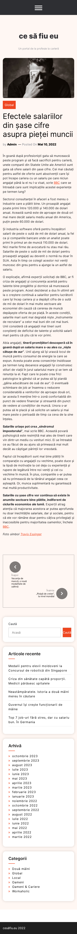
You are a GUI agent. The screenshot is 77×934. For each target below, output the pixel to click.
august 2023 (22, 765)
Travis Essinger (31, 534)
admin (12, 144)
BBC (57, 183)
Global (9, 105)
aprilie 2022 (21, 832)
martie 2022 (22, 837)
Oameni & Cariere (26, 887)
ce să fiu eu (38, 36)
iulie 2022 (20, 819)
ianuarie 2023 (23, 796)
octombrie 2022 (25, 805)
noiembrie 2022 (24, 801)
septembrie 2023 (25, 760)
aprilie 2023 (21, 783)
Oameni (18, 882)
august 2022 (22, 814)
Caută (12, 624)
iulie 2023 (20, 769)
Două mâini (21, 869)
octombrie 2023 (25, 756)
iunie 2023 (20, 774)
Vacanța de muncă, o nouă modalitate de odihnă (19, 582)
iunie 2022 (20, 823)
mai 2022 (19, 828)
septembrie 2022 (25, 810)
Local (16, 878)
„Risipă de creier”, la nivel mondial (45, 595)
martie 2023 (22, 787)
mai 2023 (19, 778)
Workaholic (21, 891)
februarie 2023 (24, 792)
